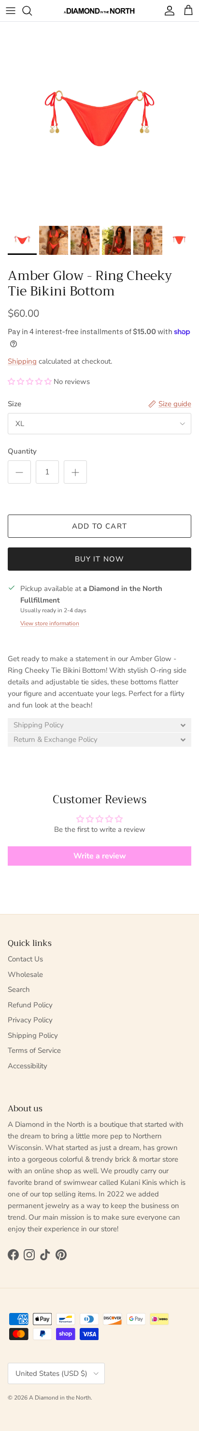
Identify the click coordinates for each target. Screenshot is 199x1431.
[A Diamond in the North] (99, 10)
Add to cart (99, 526)
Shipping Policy (33, 1035)
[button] (30, 381)
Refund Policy (30, 1005)
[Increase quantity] (75, 472)
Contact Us (25, 959)
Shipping (22, 361)
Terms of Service (34, 1050)
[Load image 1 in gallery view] (99, 121)
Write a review (99, 856)
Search (19, 989)
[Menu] (10, 10)
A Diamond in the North (60, 1397)
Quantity (22, 451)
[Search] (32, 10)
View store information (49, 623)
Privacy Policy (30, 1020)
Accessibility (27, 1066)
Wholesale (25, 974)
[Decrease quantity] (19, 472)
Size (14, 404)
